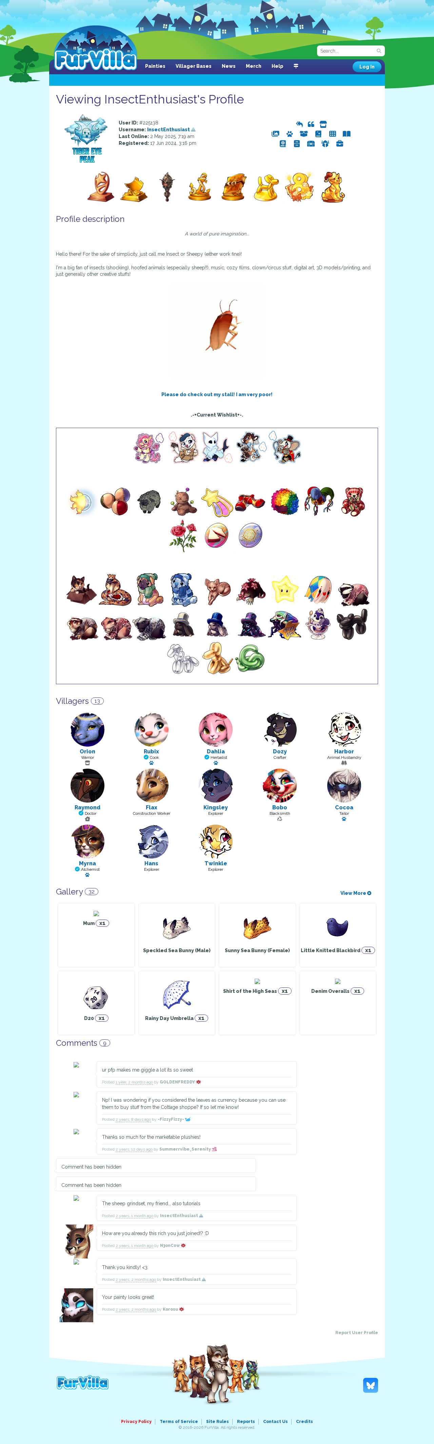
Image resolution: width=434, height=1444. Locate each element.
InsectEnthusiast (169, 129)
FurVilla (95, 48)
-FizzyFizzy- (171, 1119)
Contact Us (275, 1421)
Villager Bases (194, 66)
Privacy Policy (136, 1421)
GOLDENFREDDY (178, 1082)
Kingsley (215, 807)
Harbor (344, 751)
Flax (151, 807)
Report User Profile (356, 1332)
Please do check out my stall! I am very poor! (217, 394)
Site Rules (217, 1421)
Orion (87, 751)
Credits (304, 1421)
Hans (151, 863)
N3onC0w (170, 1245)
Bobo (279, 807)
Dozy (280, 751)
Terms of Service (179, 1421)
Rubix (151, 751)
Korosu (171, 1309)
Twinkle (215, 863)
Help (277, 66)
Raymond (87, 807)
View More (353, 893)
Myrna (87, 863)
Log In (367, 67)
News (229, 66)
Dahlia (216, 751)
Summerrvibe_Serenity (185, 1149)
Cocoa (344, 807)
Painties (155, 66)
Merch (253, 66)
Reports (246, 1421)
